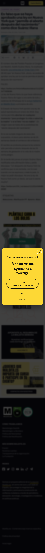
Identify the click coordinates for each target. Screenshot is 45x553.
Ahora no (23, 299)
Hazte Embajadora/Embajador (22, 284)
